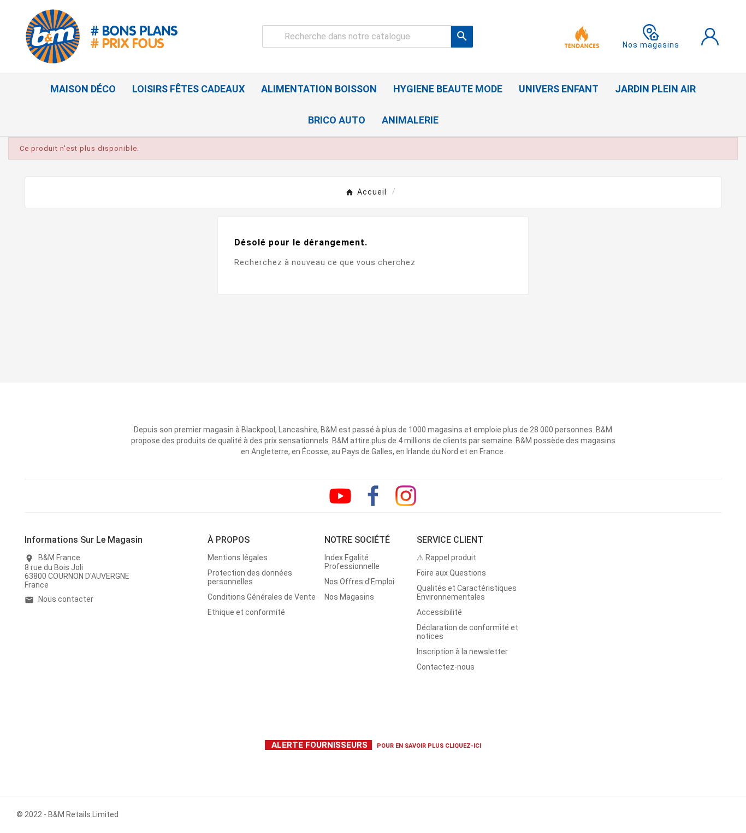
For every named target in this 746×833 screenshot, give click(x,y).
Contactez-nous (446, 666)
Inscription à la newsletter (462, 651)
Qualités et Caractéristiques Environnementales (467, 592)
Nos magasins (651, 44)
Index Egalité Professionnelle (352, 562)
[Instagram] (406, 496)
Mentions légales (238, 557)
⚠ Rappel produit (446, 557)
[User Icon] (710, 36)
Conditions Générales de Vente (262, 597)
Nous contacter (65, 599)
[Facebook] (373, 496)
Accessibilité (439, 612)
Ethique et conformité (246, 612)
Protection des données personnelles (250, 577)
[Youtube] (340, 496)
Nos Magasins (349, 597)
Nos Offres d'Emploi (359, 581)
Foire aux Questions (451, 572)
